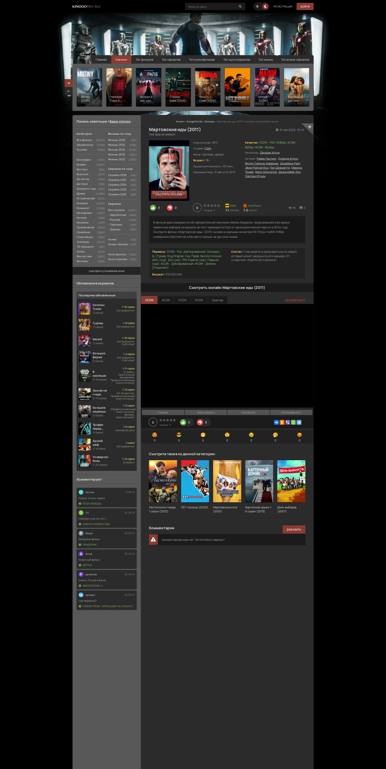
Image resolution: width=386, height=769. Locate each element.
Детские (82, 184)
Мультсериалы (117, 259)
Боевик (81, 164)
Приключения (85, 227)
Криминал (83, 208)
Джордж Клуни (270, 152)
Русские (82, 149)
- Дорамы (114, 229)
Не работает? (295, 300)
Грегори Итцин (255, 176)
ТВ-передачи (85, 246)
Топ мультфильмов (202, 59)
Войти (305, 6)
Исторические (86, 198)
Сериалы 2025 (117, 180)
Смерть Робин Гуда (96, 524)
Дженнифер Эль (289, 172)
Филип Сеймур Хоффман (262, 163)
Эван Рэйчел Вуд (256, 168)
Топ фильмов (144, 59)
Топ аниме (266, 59)
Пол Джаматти (280, 168)
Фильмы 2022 (116, 159)
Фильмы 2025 (116, 145)
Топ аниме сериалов (295, 59)
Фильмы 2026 (116, 140)
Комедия (82, 203)
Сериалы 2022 (117, 194)
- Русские (114, 219)
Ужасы (81, 251)
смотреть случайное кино (106, 271)
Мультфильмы (117, 254)
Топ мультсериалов (236, 59)
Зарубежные (85, 145)
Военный (82, 174)
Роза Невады (92, 503)
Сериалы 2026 (117, 175)
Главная (101, 59)
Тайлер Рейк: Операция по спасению (109, 606)
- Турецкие (115, 224)
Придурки (89, 544)
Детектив (83, 179)
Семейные (83, 232)
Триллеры (83, 242)
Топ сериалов (171, 59)
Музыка (81, 217)
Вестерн (82, 169)
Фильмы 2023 (116, 154)
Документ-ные (86, 188)
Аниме (112, 239)
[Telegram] (299, 422)
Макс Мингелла (266, 172)
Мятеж (87, 565)
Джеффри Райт (290, 163)
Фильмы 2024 (116, 149)
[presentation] (69, 91)
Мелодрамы (84, 213)
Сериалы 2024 (117, 184)
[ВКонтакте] (276, 422)
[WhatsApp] (293, 422)
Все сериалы (116, 210)
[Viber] (287, 422)
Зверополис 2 (93, 585)
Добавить (294, 529)
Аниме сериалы (118, 244)
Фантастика (84, 256)
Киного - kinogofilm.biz (189, 121)
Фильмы (209, 121)
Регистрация (283, 6)
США (207, 148)
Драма (81, 193)
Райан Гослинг (267, 158)
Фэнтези (82, 261)
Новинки (121, 59)
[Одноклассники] (282, 422)
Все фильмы (84, 140)
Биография (84, 159)
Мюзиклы (82, 222)
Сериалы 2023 (117, 189)
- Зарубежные (117, 215)
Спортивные (85, 237)
